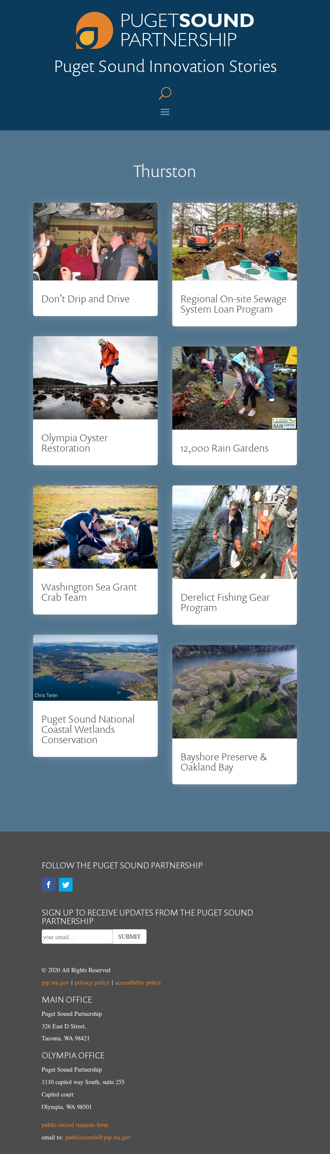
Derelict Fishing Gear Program (225, 602)
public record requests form (75, 1125)
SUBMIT (129, 936)
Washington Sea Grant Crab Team (89, 591)
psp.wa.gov (55, 982)
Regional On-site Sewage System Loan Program (233, 303)
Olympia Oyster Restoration (74, 442)
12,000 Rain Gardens (224, 447)
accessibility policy (138, 982)
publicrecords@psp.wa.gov (98, 1137)
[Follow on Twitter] (66, 885)
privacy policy (92, 982)
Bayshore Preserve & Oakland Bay (223, 761)
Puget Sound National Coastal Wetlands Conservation (88, 728)
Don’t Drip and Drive (85, 298)
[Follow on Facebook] (48, 885)
